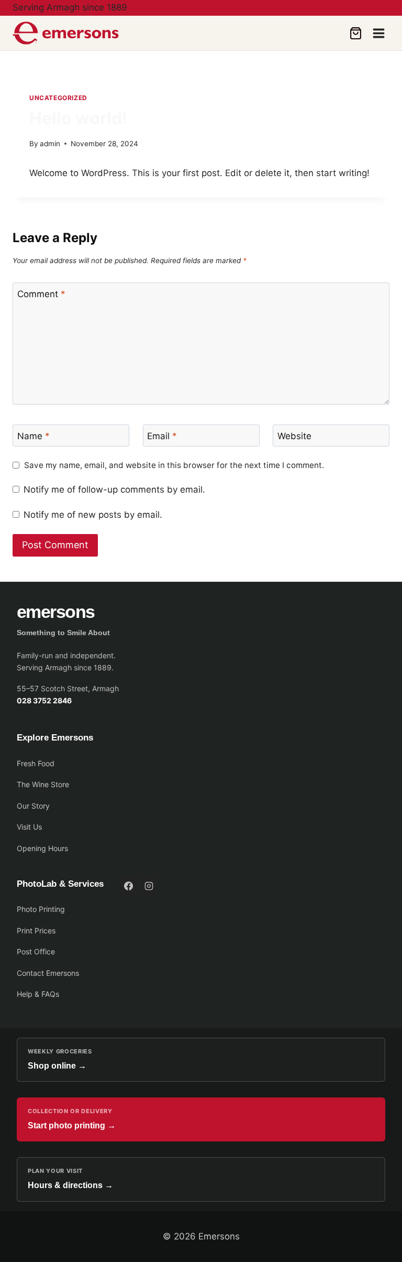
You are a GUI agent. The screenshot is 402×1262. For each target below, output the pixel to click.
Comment (41, 294)
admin (50, 143)
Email (162, 436)
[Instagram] (149, 886)
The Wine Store (43, 784)
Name (33, 436)
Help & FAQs (38, 993)
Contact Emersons (48, 973)
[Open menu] (378, 33)
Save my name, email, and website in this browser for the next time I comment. (174, 465)
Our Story (33, 805)
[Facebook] (128, 886)
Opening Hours (42, 848)
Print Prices (36, 930)
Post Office (36, 951)
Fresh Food (35, 763)
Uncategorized (58, 98)
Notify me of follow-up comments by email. (114, 489)
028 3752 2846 (44, 700)
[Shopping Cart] (355, 33)
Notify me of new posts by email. (93, 514)
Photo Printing (41, 909)
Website (294, 436)
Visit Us (29, 826)
